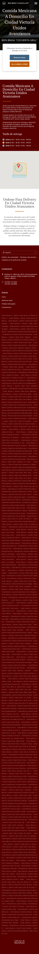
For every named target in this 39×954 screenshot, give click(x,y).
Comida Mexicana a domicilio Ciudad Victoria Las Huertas (17, 358)
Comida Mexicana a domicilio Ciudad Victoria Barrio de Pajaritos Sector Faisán (19, 703)
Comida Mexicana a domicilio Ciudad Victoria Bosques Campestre (19, 467)
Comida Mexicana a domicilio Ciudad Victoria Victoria (17, 624)
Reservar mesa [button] (19, 57)
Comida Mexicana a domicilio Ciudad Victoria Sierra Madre (19, 581)
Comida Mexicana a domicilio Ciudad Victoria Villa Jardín (22, 331)
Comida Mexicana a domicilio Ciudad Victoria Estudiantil (17, 893)
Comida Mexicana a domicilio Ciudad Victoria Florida (17, 353)
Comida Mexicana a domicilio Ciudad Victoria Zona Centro (17, 640)
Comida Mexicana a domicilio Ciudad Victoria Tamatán (23, 754)
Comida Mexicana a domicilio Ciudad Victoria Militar (16, 342)
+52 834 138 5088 (10, 284)
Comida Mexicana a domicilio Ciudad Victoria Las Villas (23, 388)
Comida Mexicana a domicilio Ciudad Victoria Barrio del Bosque (19, 838)
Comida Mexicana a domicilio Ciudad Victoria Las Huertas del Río (19, 749)
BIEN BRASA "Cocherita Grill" (18, 3)
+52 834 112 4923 (10, 282)
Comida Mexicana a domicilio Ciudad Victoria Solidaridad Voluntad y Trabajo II (19, 635)
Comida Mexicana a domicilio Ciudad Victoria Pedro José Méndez (19, 483)
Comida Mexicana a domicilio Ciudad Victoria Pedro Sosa (17, 757)
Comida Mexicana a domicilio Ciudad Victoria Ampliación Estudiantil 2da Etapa (19, 895)
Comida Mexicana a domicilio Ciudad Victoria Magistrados (19, 391)
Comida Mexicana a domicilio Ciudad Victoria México (16, 394)
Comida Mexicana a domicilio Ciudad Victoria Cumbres (21, 578)
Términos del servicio (28, 257)
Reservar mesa (7, 300)
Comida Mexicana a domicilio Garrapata (21, 912)
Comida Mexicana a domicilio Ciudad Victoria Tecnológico (17, 584)
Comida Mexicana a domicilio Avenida (17, 903)
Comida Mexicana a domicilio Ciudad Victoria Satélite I (22, 638)
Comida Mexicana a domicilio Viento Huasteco (18, 928)
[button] (35, 3)
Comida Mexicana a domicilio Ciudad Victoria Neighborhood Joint (19, 383)
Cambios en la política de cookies (14, 260)
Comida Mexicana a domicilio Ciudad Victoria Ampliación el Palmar (19, 841)
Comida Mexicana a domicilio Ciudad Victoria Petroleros (17, 334)
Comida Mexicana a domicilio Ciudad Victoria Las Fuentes (19, 844)
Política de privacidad (10, 257)
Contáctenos (6, 307)
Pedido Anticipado (8, 304)
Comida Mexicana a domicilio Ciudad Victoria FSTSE (16, 795)
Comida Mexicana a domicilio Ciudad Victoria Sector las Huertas (19, 890)
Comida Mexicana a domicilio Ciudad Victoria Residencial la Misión (19, 350)
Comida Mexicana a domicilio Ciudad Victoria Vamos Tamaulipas (19, 592)
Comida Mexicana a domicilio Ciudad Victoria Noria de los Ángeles (19, 849)
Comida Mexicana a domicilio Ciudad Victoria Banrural (22, 489)
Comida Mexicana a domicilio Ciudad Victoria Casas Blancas (19, 847)
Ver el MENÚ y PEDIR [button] (19, 64)
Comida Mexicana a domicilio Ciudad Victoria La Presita (17, 491)
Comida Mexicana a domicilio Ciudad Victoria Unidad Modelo (19, 852)
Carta (4, 297)
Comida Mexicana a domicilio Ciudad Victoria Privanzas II (21, 621)
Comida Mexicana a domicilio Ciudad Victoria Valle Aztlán (17, 470)
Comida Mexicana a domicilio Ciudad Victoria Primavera (17, 695)
